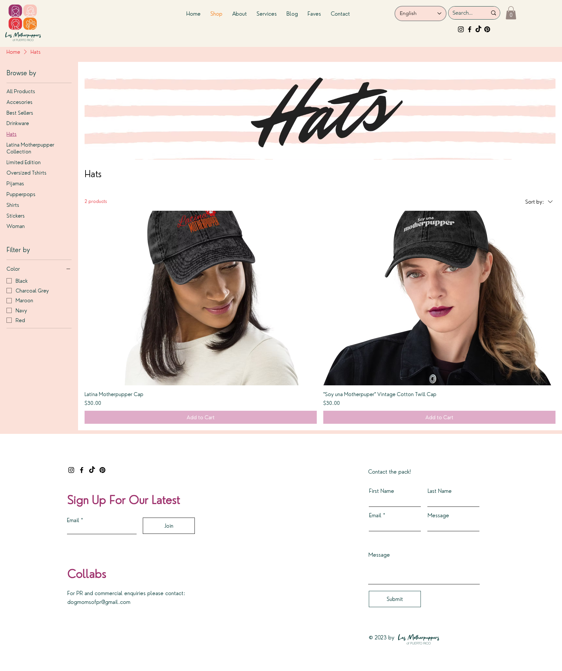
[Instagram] (461, 29)
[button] (510, 13)
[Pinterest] (487, 29)
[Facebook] (470, 29)
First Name (381, 490)
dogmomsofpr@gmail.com (98, 601)
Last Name (440, 490)
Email (73, 520)
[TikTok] (478, 29)
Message (438, 515)
